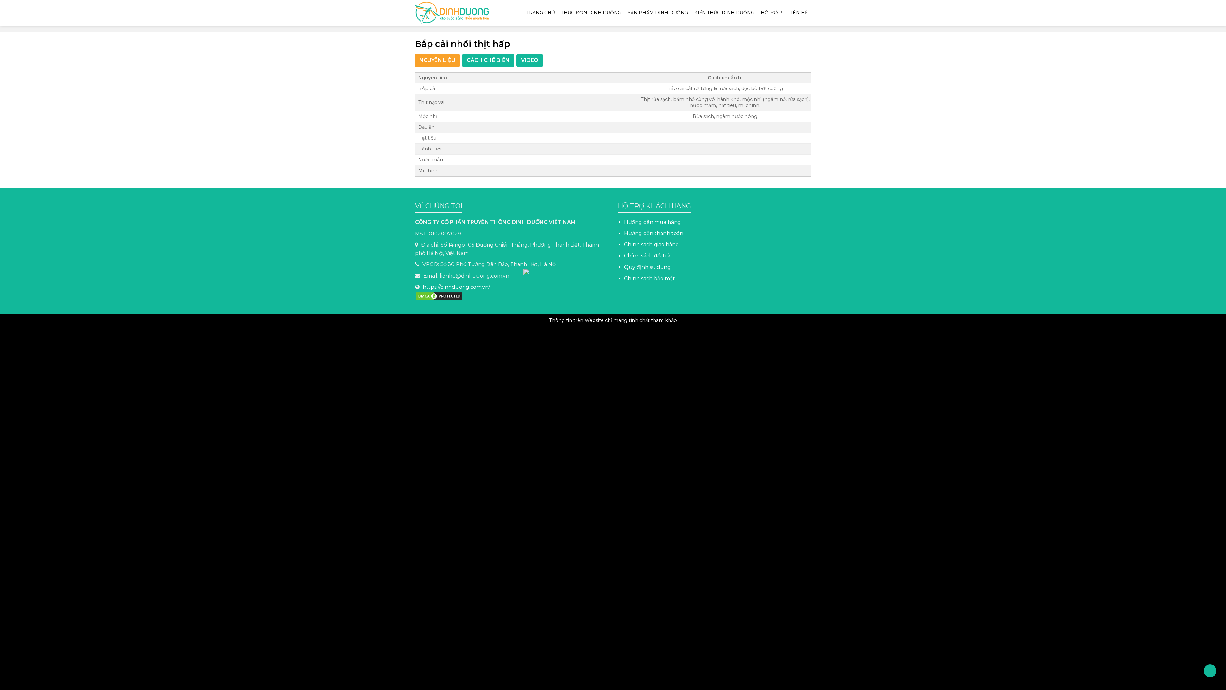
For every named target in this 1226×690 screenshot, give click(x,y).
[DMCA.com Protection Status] (439, 296)
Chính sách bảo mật (650, 278)
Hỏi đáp (771, 13)
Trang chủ (540, 13)
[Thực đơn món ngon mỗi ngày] (455, 13)
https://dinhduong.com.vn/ (456, 287)
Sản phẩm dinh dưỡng (658, 13)
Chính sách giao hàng (651, 244)
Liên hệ (798, 13)
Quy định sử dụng (647, 267)
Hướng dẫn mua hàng (652, 222)
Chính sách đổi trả (647, 256)
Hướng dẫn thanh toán (653, 233)
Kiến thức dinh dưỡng (724, 13)
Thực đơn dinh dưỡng (591, 13)
